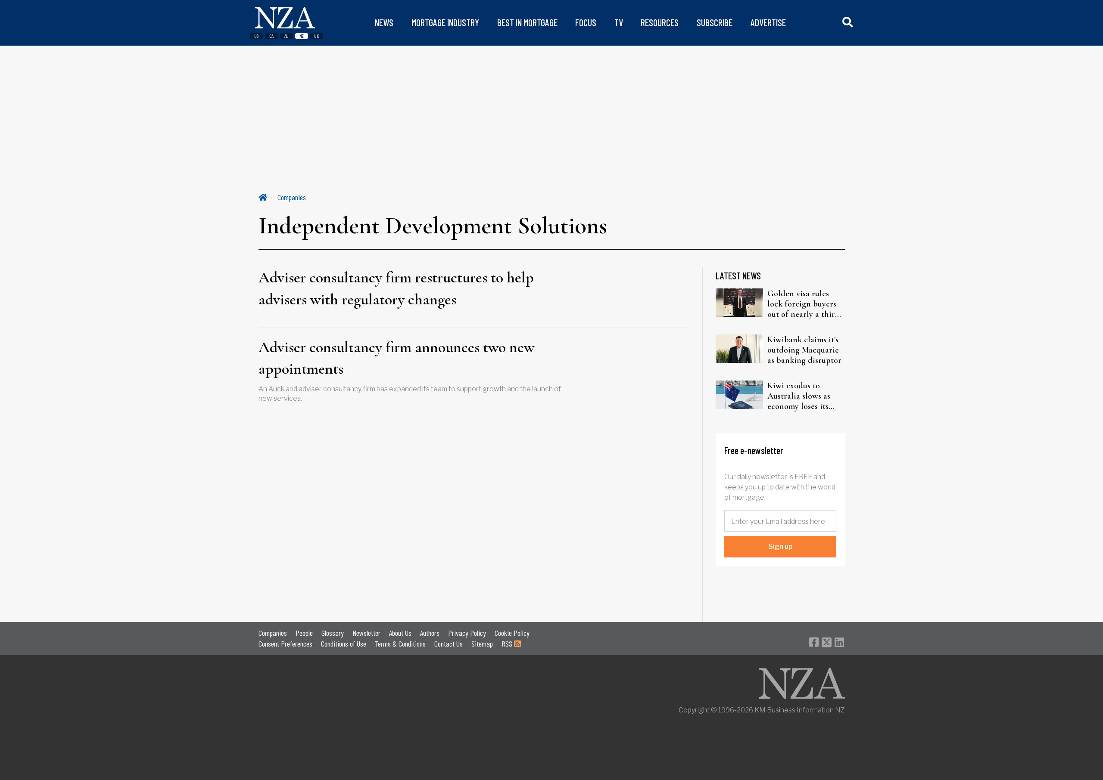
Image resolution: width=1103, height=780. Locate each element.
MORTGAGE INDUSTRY (445, 22)
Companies (291, 197)
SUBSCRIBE (714, 22)
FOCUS (585, 22)
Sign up (780, 546)
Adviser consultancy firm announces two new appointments (396, 358)
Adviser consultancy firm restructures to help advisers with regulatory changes (396, 288)
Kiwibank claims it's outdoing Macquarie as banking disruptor (804, 349)
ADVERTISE (768, 22)
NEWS (384, 22)
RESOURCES (660, 22)
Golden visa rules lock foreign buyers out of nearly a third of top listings (803, 303)
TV (618, 22)
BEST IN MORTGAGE (527, 22)
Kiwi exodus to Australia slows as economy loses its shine (798, 396)
